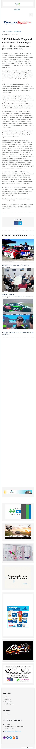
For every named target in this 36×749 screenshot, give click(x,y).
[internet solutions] (27, 747)
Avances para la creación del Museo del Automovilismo (17, 297)
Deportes (10, 31)
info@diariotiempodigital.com (13, 731)
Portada (4, 31)
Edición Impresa (9, 704)
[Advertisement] (18, 414)
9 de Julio (17, 9)
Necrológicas (8, 701)
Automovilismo (17, 31)
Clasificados (8, 699)
